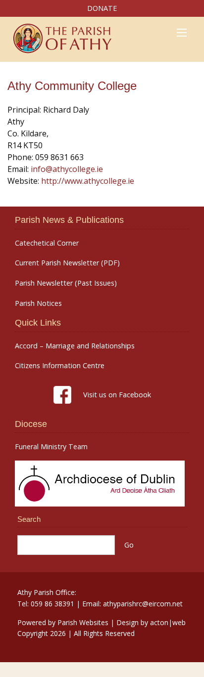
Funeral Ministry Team (51, 446)
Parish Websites (82, 622)
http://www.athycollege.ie (87, 180)
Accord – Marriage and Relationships (75, 345)
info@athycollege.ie (67, 169)
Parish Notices (38, 303)
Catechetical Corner (47, 243)
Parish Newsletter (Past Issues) (66, 283)
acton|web (168, 622)
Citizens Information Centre (59, 365)
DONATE (102, 8)
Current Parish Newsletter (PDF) (67, 262)
